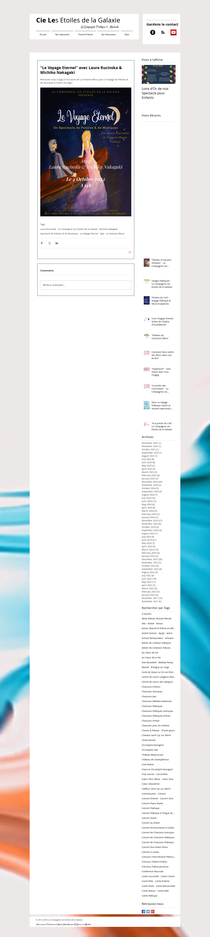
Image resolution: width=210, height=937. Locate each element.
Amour (159, 623)
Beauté (145, 667)
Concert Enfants (150, 798)
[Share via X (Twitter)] (49, 243)
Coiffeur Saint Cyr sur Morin (156, 788)
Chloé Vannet (148, 740)
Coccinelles (162, 774)
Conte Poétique (149, 895)
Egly (102, 233)
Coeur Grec (168, 779)
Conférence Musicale (152, 871)
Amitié (151, 623)
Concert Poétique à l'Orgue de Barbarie (159, 813)
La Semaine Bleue (115, 233)
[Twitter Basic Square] (148, 911)
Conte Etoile (148, 886)
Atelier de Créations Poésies (156, 647)
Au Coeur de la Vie (151, 657)
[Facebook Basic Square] (143, 911)
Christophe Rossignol (153, 745)
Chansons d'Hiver (151, 720)
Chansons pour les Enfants (155, 725)
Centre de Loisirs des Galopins (157, 681)
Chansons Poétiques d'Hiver (156, 715)
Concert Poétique (150, 808)
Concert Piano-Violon (152, 803)
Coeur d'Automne (151, 783)
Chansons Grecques (152, 691)
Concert (162, 793)
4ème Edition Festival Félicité (156, 618)
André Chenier (149, 633)
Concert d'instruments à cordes (158, 827)
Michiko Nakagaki (108, 229)
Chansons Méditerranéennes (157, 701)
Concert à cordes (150, 852)
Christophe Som (150, 749)
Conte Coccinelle (150, 876)
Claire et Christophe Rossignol (157, 769)
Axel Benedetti (149, 662)
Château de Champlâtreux (155, 759)
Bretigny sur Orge (160, 667)
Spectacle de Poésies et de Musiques (59, 233)
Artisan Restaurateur (152, 638)
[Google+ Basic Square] (153, 911)
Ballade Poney (165, 662)
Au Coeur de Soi (150, 652)
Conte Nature (149, 890)
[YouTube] (173, 32)
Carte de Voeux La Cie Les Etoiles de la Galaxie (159, 672)
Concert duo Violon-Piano (155, 847)
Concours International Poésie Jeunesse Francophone (159, 856)
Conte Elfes (147, 881)
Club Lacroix (148, 774)
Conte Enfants (162, 881)
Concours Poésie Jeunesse (155, 866)
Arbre (169, 633)
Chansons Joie (149, 696)
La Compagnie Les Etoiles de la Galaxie (78, 229)
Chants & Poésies (150, 730)
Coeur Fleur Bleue (151, 779)
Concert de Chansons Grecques (158, 832)
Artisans (169, 638)
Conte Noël (163, 890)
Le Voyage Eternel (89, 233)
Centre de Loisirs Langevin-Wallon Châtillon (159, 676)
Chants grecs (168, 730)
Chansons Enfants (151, 686)
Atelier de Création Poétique (156, 642)
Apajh (162, 633)
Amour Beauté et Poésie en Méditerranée (159, 628)
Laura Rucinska (48, 229)
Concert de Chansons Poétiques (158, 837)
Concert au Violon (151, 822)
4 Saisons (146, 613)
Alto (144, 623)
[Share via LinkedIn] (56, 243)
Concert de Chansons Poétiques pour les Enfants (159, 842)
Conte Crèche (167, 876)
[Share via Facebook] (41, 243)
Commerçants (149, 793)
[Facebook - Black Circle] (152, 32)
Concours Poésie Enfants (154, 861)
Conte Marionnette (165, 886)
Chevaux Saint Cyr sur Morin (156, 735)
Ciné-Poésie (148, 764)
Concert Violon (149, 818)
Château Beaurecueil (152, 754)
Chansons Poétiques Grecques (157, 711)
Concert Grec (166, 798)
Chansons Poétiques (152, 706)
